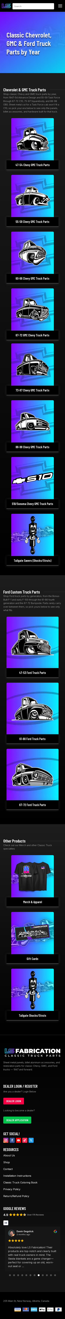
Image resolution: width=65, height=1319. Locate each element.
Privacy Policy (11, 1189)
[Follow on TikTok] (24, 1140)
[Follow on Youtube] (18, 1140)
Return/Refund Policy (16, 1196)
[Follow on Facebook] (12, 1140)
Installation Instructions (17, 1175)
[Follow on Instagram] (5, 1140)
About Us (9, 1155)
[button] (10, 1275)
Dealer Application (17, 1120)
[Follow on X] (31, 1140)
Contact (8, 1169)
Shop (6, 1162)
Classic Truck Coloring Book (20, 1182)
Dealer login (13, 1101)
